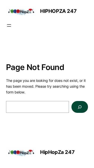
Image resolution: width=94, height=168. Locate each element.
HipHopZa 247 (58, 11)
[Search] (79, 107)
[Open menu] (9, 25)
